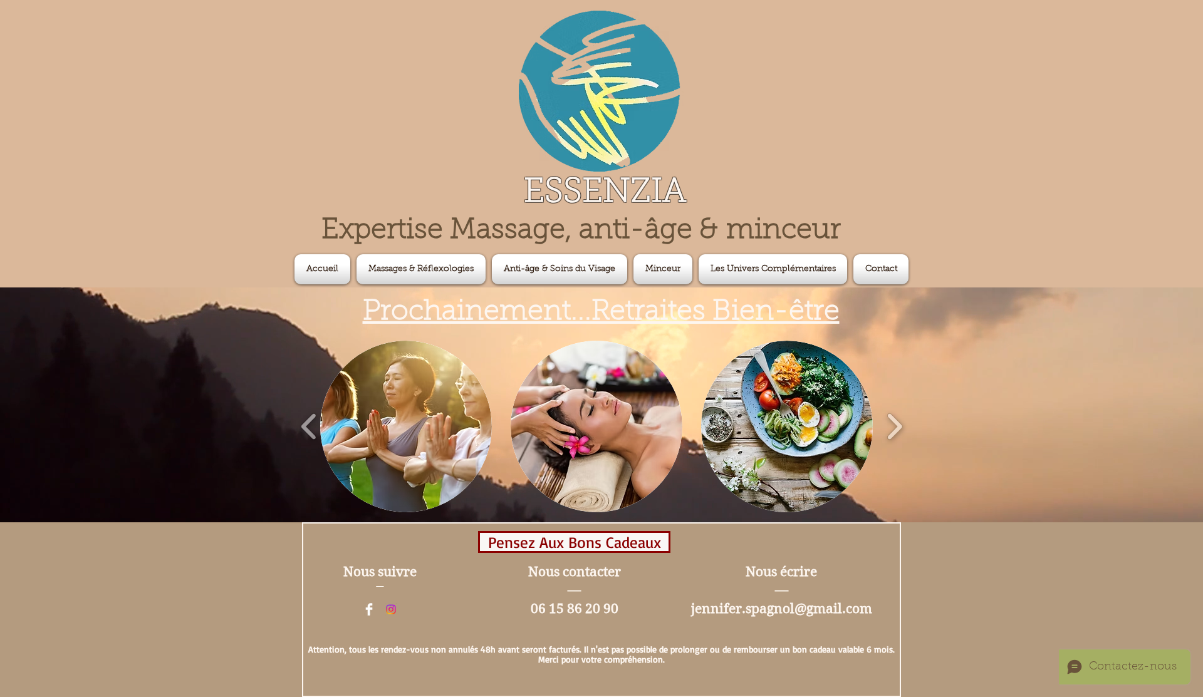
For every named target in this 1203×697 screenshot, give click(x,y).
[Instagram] (391, 609)
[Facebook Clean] (369, 609)
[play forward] (894, 426)
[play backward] (309, 426)
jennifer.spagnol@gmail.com (781, 608)
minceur (783, 231)
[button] (772, 269)
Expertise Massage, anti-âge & (523, 231)
